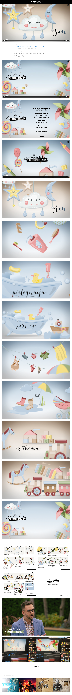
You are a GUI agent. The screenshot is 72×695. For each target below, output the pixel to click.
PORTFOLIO (10, 2)
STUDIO (4, 2)
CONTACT (21, 2)
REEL (15, 2)
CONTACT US (36, 666)
